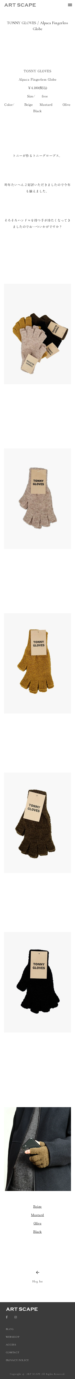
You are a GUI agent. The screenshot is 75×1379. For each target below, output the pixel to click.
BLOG (10, 1329)
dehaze (70, 5)
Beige (37, 1206)
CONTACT (12, 1352)
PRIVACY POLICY (18, 1360)
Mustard (37, 1215)
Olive (38, 1223)
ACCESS (11, 1344)
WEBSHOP (12, 1336)
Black (37, 1232)
